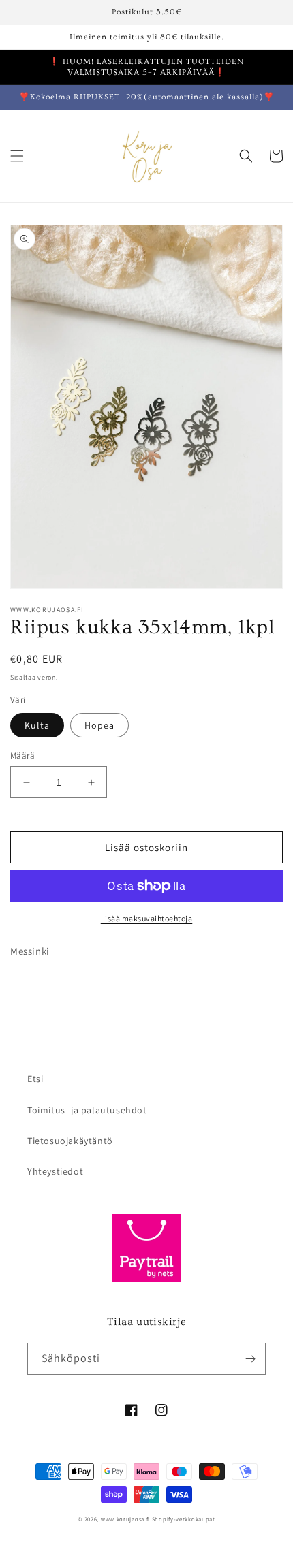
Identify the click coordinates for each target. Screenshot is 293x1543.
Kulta (37, 725)
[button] (17, 156)
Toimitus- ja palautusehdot (87, 1110)
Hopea (99, 725)
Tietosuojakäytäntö (70, 1140)
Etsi (35, 1078)
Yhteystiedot (55, 1171)
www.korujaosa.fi (126, 1519)
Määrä (22, 755)
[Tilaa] (250, 1359)
